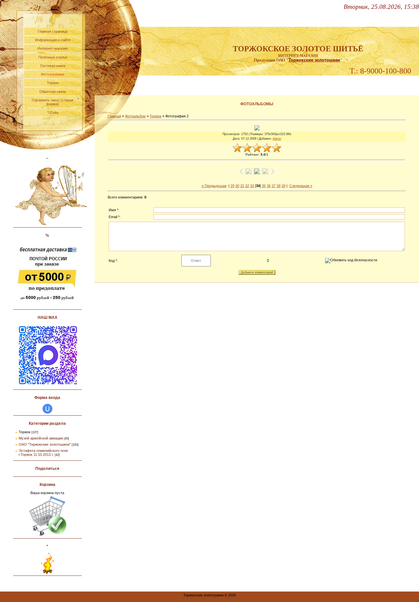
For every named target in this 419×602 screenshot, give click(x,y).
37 (274, 186)
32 (247, 186)
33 (252, 186)
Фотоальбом (135, 116)
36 (269, 186)
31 (242, 186)
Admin (277, 138)
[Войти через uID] (47, 409)
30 (237, 186)
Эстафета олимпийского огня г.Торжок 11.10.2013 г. (43, 452)
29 (232, 186)
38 (279, 186)
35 (264, 186)
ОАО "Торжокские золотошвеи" (45, 444)
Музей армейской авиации (41, 438)
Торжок (24, 432)
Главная (114, 116)
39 (283, 186)
